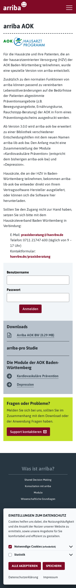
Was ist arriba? (38, 469)
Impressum (50, 577)
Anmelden (30, 309)
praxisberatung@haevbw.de (42, 235)
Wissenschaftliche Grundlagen (38, 498)
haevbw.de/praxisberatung (30, 256)
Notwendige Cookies (35, 546)
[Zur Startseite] (38, 6)
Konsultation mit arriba (38, 486)
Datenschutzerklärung (23, 577)
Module (38, 492)
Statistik (19, 554)
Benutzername (18, 272)
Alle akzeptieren (25, 566)
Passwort (13, 290)
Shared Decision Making (38, 479)
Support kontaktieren (26, 432)
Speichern (53, 566)
